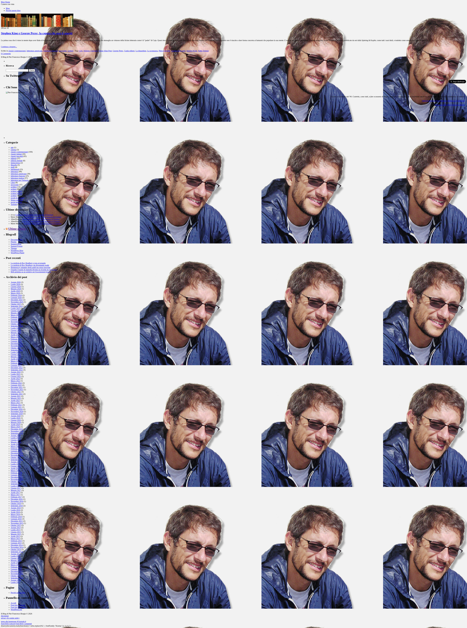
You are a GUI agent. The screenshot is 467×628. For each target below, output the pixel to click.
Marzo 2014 (15, 565)
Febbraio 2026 (16, 295)
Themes (14, 248)
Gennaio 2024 (16, 341)
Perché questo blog (13, 10)
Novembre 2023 (17, 346)
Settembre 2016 (17, 506)
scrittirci (14, 187)
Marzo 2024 (15, 337)
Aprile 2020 (15, 425)
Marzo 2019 (15, 447)
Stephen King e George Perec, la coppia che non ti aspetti (36, 33)
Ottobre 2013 (16, 576)
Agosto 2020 (16, 416)
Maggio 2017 (16, 490)
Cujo (81, 51)
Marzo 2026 (15, 293)
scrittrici (14, 196)
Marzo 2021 (15, 403)
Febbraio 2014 (16, 567)
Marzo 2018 (15, 471)
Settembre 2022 (17, 370)
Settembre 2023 (17, 350)
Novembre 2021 (17, 390)
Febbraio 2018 (16, 473)
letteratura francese (50, 51)
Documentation (16, 240)
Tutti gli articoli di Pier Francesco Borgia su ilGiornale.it (443, 101)
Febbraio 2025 (16, 317)
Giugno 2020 (16, 420)
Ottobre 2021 (16, 392)
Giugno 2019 (16, 440)
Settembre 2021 (17, 394)
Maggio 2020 (16, 422)
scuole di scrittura (17, 198)
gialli (12, 167)
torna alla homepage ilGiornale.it (13, 621)
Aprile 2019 (15, 444)
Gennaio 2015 (16, 543)
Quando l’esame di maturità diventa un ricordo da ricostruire (34, 270)
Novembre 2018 (17, 455)
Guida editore (129, 51)
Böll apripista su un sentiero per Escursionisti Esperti (31, 272)
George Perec (118, 51)
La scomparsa (152, 51)
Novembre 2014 (17, 547)
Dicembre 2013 (17, 571)
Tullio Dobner (203, 51)
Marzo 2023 (15, 361)
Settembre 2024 (17, 326)
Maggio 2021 (16, 398)
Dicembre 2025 (17, 300)
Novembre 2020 (17, 411)
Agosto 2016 (16, 508)
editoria (13, 158)
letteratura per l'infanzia (20, 180)
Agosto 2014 (16, 554)
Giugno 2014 (16, 558)
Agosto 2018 (16, 462)
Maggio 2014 (16, 560)
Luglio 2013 (15, 582)
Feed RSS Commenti (23, 624)
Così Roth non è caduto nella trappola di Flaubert (34, 215)
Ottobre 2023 (16, 348)
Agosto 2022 (16, 372)
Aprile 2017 (15, 493)
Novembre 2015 (17, 523)
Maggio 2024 (16, 333)
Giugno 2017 (16, 488)
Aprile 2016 (15, 512)
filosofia (14, 165)
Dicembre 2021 (17, 387)
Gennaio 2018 (16, 475)
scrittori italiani (16, 193)
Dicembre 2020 (17, 409)
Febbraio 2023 (16, 363)
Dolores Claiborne (91, 51)
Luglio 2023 (15, 352)
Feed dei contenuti (18, 605)
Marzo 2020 (15, 427)
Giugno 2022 (16, 376)
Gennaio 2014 (16, 569)
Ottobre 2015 (16, 525)
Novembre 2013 (17, 574)
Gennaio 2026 (16, 298)
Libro (13, 182)
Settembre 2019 (17, 433)
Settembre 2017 (17, 484)
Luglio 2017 (15, 486)
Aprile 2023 (15, 359)
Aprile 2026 (15, 291)
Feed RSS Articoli (8, 624)
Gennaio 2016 (16, 519)
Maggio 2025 (16, 313)
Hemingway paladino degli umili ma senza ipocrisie (30, 267)
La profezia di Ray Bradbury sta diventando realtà (30, 265)
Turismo (14, 204)
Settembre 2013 (17, 578)
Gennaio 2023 (16, 365)
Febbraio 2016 (16, 517)
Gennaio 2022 (16, 385)
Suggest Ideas (16, 244)
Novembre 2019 (17, 431)
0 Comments (6, 54)
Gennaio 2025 (16, 319)
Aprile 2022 (15, 379)
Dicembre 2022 (17, 368)
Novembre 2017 (17, 479)
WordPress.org (16, 610)
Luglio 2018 (15, 464)
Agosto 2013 (16, 580)
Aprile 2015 (15, 536)
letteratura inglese (17, 178)
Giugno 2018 (16, 466)
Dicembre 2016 (17, 499)
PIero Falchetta (164, 51)
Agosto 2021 (16, 396)
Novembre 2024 (17, 322)
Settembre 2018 (17, 460)
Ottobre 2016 (16, 503)
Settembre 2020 (17, 414)
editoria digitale (16, 161)
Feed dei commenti (18, 607)
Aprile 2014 (15, 563)
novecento (63, 51)
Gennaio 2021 (16, 407)
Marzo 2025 (15, 315)
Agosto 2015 (16, 528)
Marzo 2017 (15, 495)
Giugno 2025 (16, 311)
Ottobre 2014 (16, 550)
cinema (13, 150)
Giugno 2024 (16, 330)
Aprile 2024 (15, 335)
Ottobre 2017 (16, 482)
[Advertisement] (24, 123)
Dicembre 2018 (17, 453)
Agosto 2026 (16, 282)
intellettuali (15, 169)
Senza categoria (17, 200)
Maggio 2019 (16, 442)
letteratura (14, 172)
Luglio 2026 (15, 284)
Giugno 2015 (16, 532)
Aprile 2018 (15, 468)
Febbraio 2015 (16, 541)
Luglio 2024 (15, 328)
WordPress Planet (17, 253)
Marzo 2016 (15, 514)
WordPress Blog (17, 251)
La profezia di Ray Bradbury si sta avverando (28, 263)
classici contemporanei (17, 51)
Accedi (13, 603)
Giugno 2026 (16, 287)
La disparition (141, 51)
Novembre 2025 (17, 302)
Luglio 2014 (15, 556)
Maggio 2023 (16, 357)
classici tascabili (17, 156)
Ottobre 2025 (16, 304)
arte (12, 147)
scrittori (70, 51)
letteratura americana (34, 51)
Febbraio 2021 (16, 405)
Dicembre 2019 (17, 429)
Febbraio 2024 (16, 339)
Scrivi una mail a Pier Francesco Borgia (449, 105)
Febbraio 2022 (16, 383)
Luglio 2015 (15, 530)
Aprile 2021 (15, 401)
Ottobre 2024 (16, 324)
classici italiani (16, 154)
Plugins (13, 242)
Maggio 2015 (16, 534)
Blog (8, 8)
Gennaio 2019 (16, 451)
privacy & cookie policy (10, 618)
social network (16, 202)
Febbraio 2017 (16, 497)
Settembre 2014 (17, 552)
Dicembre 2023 (17, 344)
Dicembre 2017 (17, 477)
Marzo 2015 (15, 539)
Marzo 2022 (15, 381)
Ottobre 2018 (16, 457)
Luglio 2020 (15, 418)
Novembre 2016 (17, 501)
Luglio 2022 (15, 374)
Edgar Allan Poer (105, 51)
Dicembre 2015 (17, 521)
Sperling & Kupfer (178, 51)
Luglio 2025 (15, 308)
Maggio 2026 (16, 289)
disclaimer (5, 616)
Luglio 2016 (15, 510)
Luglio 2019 (15, 438)
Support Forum (16, 246)
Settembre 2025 (17, 306)
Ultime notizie (17, 228)
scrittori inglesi (16, 191)
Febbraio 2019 (16, 449)
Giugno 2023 (16, 355)
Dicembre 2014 (17, 545)
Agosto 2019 (16, 436)
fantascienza (15, 163)
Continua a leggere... (9, 47)
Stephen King (191, 51)
